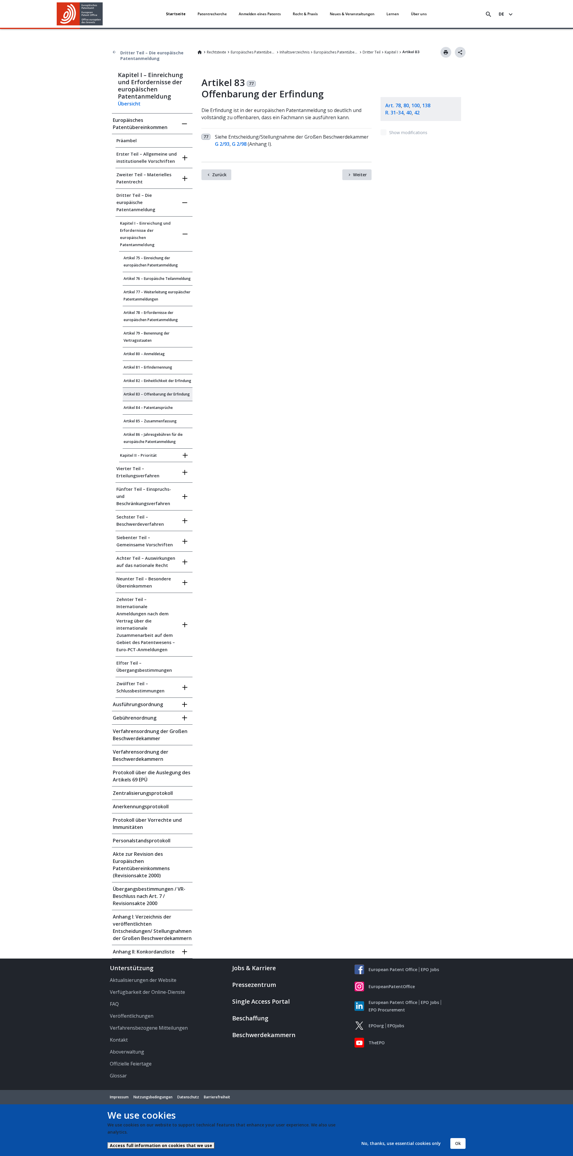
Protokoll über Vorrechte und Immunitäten (147, 823)
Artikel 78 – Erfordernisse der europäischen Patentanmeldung (151, 316)
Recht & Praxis (305, 13)
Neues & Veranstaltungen (352, 13)
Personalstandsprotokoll (141, 840)
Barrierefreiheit (217, 1097)
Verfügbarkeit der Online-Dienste (147, 992)
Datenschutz (188, 1097)
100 (416, 105)
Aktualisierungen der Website (143, 980)
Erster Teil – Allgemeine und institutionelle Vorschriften (146, 157)
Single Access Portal (261, 1001)
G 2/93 (222, 144)
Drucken (445, 52)
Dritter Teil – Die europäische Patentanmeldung (152, 55)
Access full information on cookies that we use (161, 1145)
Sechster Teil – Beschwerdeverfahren (140, 520)
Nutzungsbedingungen (152, 1097)
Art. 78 (393, 105)
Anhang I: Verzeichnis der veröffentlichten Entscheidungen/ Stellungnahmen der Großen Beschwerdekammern (152, 927)
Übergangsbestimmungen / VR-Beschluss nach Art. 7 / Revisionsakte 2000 (149, 896)
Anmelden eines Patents (260, 13)
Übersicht (129, 103)
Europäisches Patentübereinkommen (253, 52)
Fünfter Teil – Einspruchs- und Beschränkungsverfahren (143, 496)
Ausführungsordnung (138, 704)
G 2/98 (239, 144)
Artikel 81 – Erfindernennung (148, 367)
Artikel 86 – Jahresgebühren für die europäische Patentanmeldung (153, 438)
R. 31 (390, 112)
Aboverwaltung (127, 1051)
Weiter (360, 174)
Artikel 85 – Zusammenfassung (150, 421)
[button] (104, 14)
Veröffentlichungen (131, 1016)
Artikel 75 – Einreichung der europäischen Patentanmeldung (151, 261)
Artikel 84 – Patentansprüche (148, 407)
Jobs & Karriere (254, 968)
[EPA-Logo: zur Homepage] (80, 13)
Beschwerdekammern (263, 1035)
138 (426, 105)
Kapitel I (391, 52)
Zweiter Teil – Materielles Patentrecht (143, 178)
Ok (458, 1143)
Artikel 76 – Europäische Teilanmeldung (157, 278)
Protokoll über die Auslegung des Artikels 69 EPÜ (151, 776)
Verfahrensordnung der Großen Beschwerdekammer (150, 735)
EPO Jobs (430, 969)
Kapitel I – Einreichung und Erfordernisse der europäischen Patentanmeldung (145, 233)
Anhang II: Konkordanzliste (144, 951)
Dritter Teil (372, 52)
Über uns (419, 13)
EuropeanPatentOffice (392, 986)
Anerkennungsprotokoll (141, 806)
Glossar (118, 1075)
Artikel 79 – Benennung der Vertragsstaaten (147, 337)
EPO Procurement (387, 1010)
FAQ (114, 1004)
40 (409, 112)
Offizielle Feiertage (131, 1063)
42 (417, 112)
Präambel (126, 140)
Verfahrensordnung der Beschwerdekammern (140, 755)
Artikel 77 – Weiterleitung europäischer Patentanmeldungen (157, 295)
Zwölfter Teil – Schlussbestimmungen (140, 687)
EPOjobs (395, 1025)
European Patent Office (393, 969)
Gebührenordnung (134, 718)
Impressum (119, 1097)
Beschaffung (250, 1018)
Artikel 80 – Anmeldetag (144, 353)
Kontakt (119, 1040)
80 (406, 105)
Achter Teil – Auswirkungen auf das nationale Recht (145, 561)
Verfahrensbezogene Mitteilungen (149, 1028)
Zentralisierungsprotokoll (143, 793)
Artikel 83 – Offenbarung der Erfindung (157, 394)
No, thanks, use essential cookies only (401, 1143)
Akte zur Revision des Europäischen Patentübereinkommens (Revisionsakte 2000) (141, 865)
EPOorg (376, 1025)
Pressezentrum (254, 985)
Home (199, 52)
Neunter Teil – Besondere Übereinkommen (143, 582)
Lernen (392, 13)
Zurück (219, 174)
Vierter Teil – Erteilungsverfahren (137, 472)
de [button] (501, 14)
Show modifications (408, 132)
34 (400, 112)
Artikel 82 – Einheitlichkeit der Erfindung (157, 380)
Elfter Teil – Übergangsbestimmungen (144, 666)
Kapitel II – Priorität (138, 455)
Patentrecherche (212, 13)
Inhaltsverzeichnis (294, 52)
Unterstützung (131, 968)
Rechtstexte (216, 52)
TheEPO (377, 1042)
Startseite (176, 13)
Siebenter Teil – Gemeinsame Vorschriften (144, 541)
